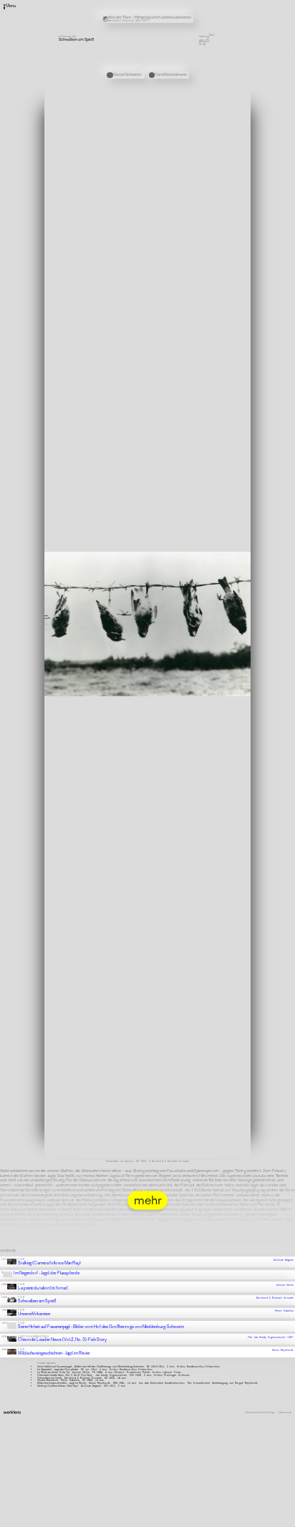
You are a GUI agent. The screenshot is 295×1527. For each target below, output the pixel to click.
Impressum (285, 1401)
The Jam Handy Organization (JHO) (271, 1325)
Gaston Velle (285, 1273)
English (195, 27)
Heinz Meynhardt (283, 1338)
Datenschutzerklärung (260, 1401)
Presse (194, 12)
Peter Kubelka (284, 1298)
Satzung (195, 17)
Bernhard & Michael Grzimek (275, 1285)
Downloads (196, 22)
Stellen (195, 8)
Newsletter (197, 3)
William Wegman (284, 1248)
